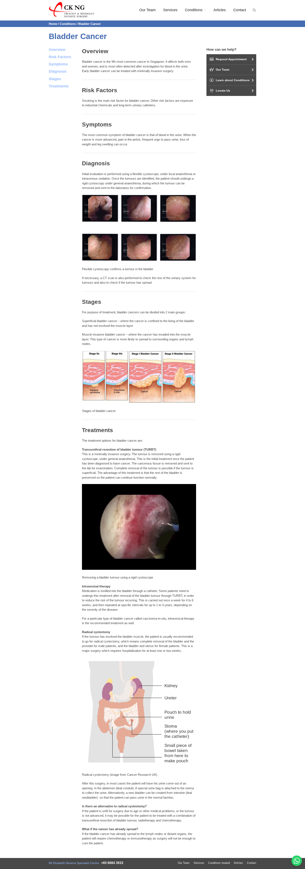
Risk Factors (60, 57)
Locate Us (223, 90)
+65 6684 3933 (112, 863)
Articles (220, 10)
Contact (239, 10)
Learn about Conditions (233, 80)
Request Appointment (231, 59)
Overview (57, 50)
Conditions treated (219, 862)
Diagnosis (58, 71)
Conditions (194, 10)
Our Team (147, 10)
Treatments (59, 86)
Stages (55, 79)
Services (170, 10)
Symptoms (58, 64)
